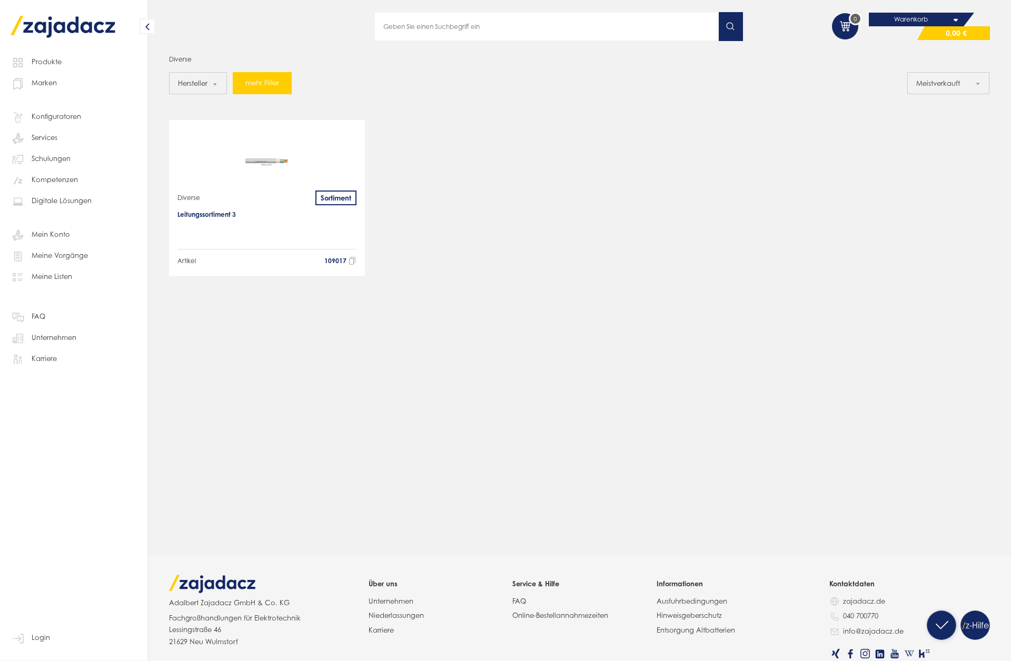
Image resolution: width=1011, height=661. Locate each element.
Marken (44, 82)
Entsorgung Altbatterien (696, 630)
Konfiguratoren (56, 116)
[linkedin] (880, 653)
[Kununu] (924, 653)
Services (44, 137)
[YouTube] (894, 653)
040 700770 (860, 616)
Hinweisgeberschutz (689, 615)
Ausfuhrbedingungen (692, 601)
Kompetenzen (55, 179)
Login (41, 637)
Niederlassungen (396, 615)
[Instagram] (865, 653)
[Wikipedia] (909, 653)
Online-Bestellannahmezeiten (560, 615)
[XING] (835, 653)
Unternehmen (54, 337)
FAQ (38, 316)
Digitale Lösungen (62, 200)
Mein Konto (51, 234)
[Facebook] (850, 653)
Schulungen (51, 158)
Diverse (188, 198)
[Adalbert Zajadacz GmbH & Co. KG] (63, 19)
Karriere (44, 358)
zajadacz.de (864, 601)
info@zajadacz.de (873, 631)
